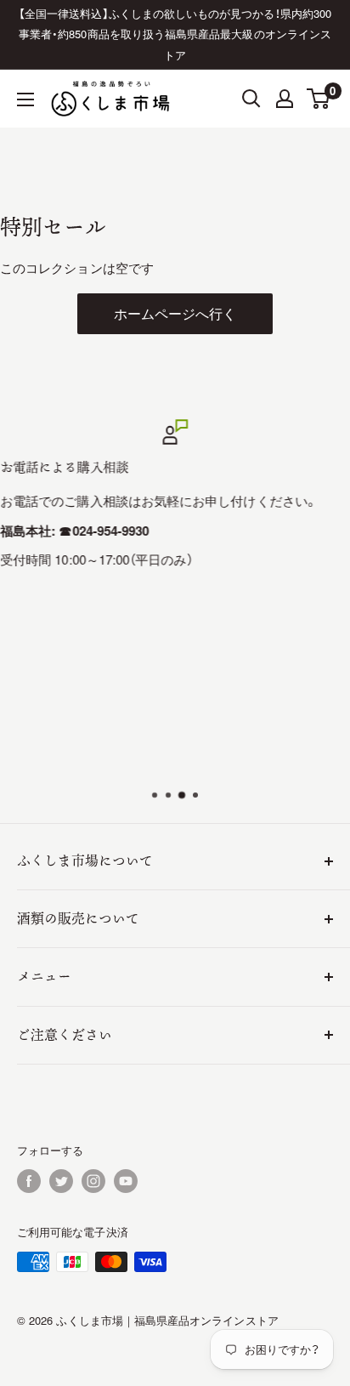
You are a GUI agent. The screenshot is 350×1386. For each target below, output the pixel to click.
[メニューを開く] (25, 99)
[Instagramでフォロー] (93, 1181)
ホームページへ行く (175, 313)
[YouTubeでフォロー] (126, 1181)
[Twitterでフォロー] (61, 1181)
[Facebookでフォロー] (29, 1181)
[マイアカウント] (284, 98)
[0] (319, 98)
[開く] (251, 98)
